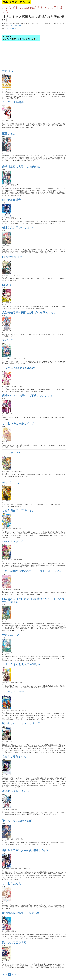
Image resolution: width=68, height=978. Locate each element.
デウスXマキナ (11, 482)
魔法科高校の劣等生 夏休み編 (20, 913)
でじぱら (7, 71)
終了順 (9, 28)
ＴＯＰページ (6, 32)
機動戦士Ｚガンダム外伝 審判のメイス (25, 850)
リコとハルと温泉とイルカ (18, 423)
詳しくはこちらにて (16, 25)
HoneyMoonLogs (12, 257)
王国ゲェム (9, 133)
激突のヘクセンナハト (15, 791)
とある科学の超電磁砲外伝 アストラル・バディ (32, 571)
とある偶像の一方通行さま (18, 510)
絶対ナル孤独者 (11, 199)
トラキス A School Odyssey (19, 368)
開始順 (14, 28)
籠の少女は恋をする (14, 942)
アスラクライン (11, 453)
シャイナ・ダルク (13, 541)
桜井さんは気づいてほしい (18, 227)
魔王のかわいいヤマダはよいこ (21, 723)
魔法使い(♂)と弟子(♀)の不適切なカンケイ (27, 395)
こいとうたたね (11, 883)
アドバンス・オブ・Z (15, 692)
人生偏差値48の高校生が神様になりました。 (29, 312)
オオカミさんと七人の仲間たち (21, 664)
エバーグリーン (11, 340)
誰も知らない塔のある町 (17, 820)
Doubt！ (7, 284)
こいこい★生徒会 (13, 102)
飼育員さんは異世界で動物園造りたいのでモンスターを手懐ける (33, 600)
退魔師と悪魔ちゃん (14, 756)
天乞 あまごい (10, 634)
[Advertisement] (34, 55)
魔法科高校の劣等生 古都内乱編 (21, 166)
